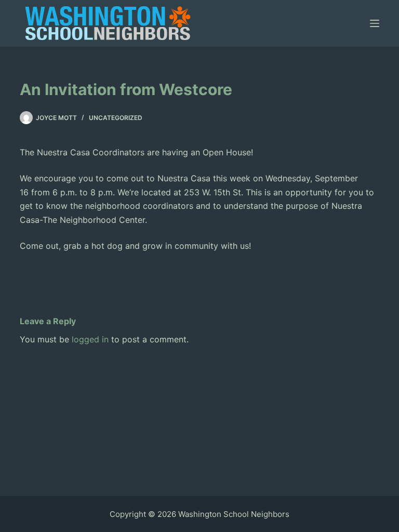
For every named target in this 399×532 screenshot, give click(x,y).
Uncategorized (115, 118)
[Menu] (374, 23)
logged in (90, 339)
